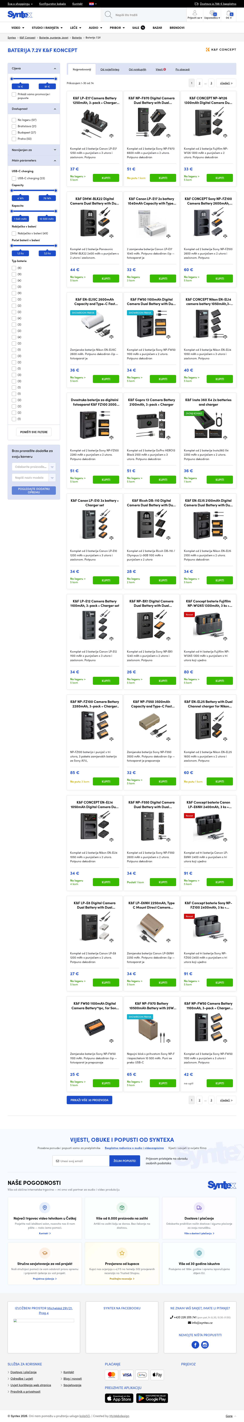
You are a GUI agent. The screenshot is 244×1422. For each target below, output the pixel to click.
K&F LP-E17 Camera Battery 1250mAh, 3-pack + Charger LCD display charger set (95, 100)
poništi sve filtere (34, 432)
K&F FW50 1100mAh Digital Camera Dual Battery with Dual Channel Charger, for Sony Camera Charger (151, 301)
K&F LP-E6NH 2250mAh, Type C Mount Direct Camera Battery (151, 905)
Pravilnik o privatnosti (25, 1391)
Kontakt (77, 4)
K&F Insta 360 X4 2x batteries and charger (208, 401)
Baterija (77, 37)
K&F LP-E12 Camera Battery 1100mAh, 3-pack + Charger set (94, 603)
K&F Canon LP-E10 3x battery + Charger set (95, 502)
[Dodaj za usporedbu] (111, 135)
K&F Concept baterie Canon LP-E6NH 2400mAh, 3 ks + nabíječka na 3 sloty (208, 804)
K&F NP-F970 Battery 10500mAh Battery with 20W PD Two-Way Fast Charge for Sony (151, 1005)
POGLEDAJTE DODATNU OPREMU (34, 490)
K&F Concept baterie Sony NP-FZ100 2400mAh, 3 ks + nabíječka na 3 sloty (208, 905)
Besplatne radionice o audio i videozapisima (134, 1148)
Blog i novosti (72, 1378)
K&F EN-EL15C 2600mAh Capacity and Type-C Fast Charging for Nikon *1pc (94, 301)
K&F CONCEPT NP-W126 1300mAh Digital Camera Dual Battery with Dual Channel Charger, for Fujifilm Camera (208, 100)
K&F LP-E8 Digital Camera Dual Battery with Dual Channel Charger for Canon (94, 905)
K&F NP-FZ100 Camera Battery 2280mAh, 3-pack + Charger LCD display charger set (94, 703)
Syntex (12, 37)
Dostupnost (19, 108)
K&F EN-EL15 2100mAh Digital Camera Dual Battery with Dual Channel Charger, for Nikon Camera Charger (208, 502)
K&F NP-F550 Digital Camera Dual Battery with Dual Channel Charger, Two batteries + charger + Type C (151, 804)
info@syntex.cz (202, 1322)
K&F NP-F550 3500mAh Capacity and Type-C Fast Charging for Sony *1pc (151, 703)
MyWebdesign (119, 1416)
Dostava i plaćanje (23, 1372)
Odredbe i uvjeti (21, 1378)
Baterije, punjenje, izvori (53, 37)
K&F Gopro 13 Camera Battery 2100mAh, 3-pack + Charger (151, 401)
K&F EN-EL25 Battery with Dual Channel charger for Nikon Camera (208, 703)
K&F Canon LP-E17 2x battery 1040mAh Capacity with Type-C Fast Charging (151, 200)
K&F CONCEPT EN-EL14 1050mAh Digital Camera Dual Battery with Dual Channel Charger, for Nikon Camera (95, 804)
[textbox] (31, 466)
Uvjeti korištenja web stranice (30, 1385)
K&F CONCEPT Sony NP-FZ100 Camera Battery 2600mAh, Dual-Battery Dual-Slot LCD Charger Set (208, 200)
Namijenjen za (22, 150)
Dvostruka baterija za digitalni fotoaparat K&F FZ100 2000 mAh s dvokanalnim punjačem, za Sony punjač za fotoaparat (95, 401)
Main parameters (24, 160)
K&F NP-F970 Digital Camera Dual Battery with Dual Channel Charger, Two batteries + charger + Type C (151, 100)
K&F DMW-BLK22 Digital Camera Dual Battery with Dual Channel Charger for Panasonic (94, 200)
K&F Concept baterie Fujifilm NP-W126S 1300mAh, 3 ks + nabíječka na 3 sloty (208, 603)
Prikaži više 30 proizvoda (89, 1100)
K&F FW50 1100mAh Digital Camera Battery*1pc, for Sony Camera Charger (94, 1005)
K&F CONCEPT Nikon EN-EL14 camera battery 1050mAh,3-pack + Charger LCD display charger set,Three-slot (208, 301)
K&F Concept (27, 37)
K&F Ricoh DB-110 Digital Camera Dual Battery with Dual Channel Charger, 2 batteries (151, 502)
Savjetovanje (72, 1385)
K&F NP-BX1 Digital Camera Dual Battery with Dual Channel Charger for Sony (151, 603)
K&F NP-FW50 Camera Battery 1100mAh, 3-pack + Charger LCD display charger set (208, 1005)
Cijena (16, 68)
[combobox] (34, 466)
